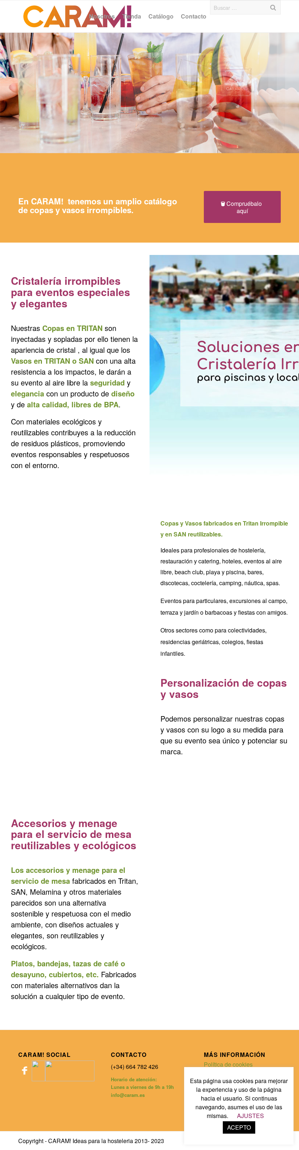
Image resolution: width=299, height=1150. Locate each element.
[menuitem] (102, 16)
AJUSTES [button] (250, 1115)
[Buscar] (273, 7)
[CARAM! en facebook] (25, 1079)
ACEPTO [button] (239, 1127)
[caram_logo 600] (77, 16)
